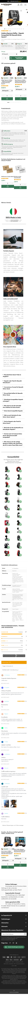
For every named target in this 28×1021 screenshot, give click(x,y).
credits (15, 965)
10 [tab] (23, 28)
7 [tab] (17, 28)
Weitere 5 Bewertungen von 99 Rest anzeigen (12, 825)
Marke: (3, 568)
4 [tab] (11, 28)
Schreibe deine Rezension (9, 655)
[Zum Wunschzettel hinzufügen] (21, 11)
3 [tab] (9, 28)
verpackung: (5, 573)
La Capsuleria (15, 568)
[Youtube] (16, 943)
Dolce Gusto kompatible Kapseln (13, 411)
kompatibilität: (5, 611)
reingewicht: (5, 609)
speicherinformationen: (7, 602)
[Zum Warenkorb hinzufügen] (7, 98)
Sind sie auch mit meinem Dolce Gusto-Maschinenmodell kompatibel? (12, 435)
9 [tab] (21, 28)
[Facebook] (10, 943)
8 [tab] (19, 28)
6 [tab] (15, 28)
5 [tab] (13, 28)
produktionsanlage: (6, 585)
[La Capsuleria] (6, 5)
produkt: (4, 588)
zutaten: (4, 594)
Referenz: (4, 570)
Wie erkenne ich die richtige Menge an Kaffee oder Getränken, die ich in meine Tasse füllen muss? (12, 443)
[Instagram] (13, 943)
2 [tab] (7, 28)
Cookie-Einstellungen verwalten (15, 947)
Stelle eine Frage (21, 655)
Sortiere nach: (6, 670)
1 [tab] (5, 28)
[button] (13, 375)
